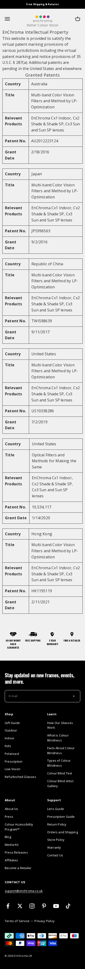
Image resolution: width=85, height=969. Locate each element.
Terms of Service (17, 921)
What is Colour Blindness (58, 737)
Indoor (9, 738)
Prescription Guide (61, 816)
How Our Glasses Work (60, 725)
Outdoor (11, 730)
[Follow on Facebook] (8, 906)
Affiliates (11, 860)
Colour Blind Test (59, 773)
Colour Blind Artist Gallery (60, 783)
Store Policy (55, 840)
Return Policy (57, 824)
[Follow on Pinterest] (44, 906)
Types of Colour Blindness (59, 763)
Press (9, 816)
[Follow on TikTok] (68, 906)
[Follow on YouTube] (56, 906)
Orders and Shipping (62, 832)
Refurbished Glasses (20, 777)
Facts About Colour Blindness (61, 750)
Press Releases (16, 852)
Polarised (12, 754)
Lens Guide (55, 809)
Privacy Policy (44, 921)
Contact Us (55, 855)
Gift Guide (12, 723)
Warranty (54, 847)
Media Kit (11, 844)
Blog (8, 837)
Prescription (13, 761)
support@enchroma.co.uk (24, 891)
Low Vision (12, 769)
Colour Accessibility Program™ (19, 826)
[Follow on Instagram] (32, 906)
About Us (11, 809)
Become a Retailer (18, 868)
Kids (8, 746)
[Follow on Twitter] (20, 906)
